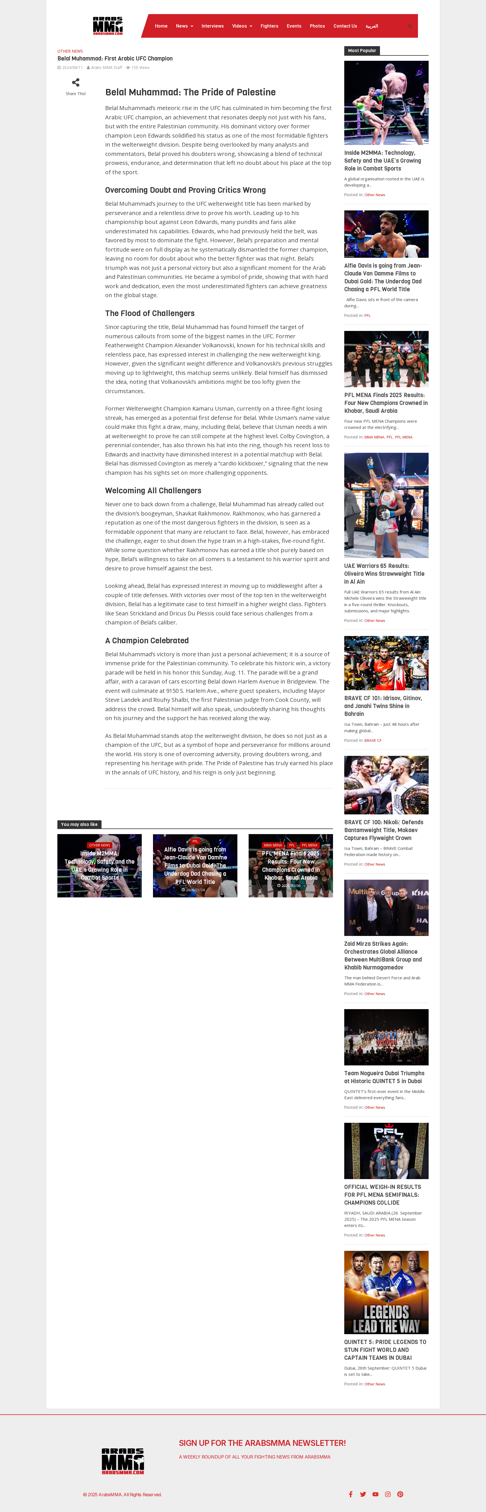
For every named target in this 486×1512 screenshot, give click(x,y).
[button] (184, 26)
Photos (317, 26)
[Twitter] (363, 1494)
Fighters (269, 26)
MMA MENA (273, 845)
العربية (372, 26)
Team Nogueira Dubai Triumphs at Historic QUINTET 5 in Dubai (384, 1077)
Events (294, 26)
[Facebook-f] (351, 1494)
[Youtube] (375, 1494)
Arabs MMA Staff (106, 67)
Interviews (213, 26)
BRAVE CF (373, 740)
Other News (70, 51)
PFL (195, 841)
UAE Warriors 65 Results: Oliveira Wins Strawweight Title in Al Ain (384, 574)
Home (161, 26)
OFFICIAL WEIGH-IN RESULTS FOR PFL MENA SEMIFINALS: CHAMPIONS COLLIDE (382, 1195)
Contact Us (345, 26)
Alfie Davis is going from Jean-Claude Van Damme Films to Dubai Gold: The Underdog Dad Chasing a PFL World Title (195, 866)
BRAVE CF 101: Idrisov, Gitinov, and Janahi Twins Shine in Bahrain (383, 706)
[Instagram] (388, 1494)
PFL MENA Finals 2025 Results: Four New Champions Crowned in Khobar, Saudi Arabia (291, 866)
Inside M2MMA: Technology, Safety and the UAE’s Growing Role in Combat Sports (99, 866)
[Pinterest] (400, 1494)
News (182, 26)
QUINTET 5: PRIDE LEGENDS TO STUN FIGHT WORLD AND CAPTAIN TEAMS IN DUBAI (385, 1350)
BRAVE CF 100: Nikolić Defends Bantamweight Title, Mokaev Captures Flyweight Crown (383, 830)
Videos (239, 26)
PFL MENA (310, 845)
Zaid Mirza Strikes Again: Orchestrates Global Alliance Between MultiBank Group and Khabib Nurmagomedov (383, 955)
